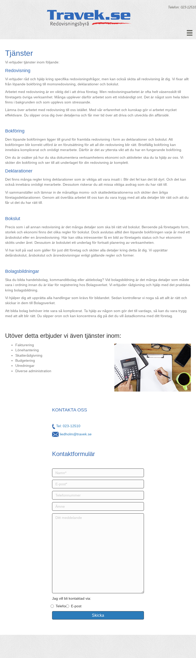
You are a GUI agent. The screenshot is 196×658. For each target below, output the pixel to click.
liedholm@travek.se (75, 434)
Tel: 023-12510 (67, 426)
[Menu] (189, 32)
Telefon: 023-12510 (182, 7)
